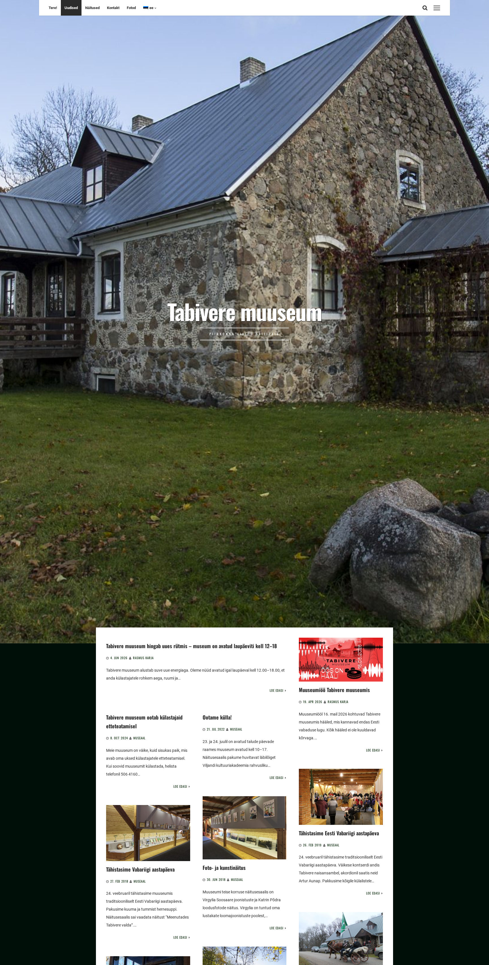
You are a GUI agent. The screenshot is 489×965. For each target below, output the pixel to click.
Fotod (131, 8)
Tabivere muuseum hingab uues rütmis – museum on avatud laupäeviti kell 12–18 (191, 646)
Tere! (53, 8)
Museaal (139, 738)
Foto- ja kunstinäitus (224, 867)
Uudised (71, 8)
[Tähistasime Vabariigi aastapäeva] (148, 833)
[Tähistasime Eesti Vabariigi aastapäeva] (341, 797)
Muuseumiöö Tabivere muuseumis (334, 689)
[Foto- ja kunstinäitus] (245, 827)
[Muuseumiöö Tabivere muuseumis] (341, 660)
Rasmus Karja (143, 658)
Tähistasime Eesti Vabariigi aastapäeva (339, 833)
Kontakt (113, 8)
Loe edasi (277, 690)
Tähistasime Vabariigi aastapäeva (140, 869)
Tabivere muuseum (244, 311)
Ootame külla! (217, 717)
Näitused (92, 8)
